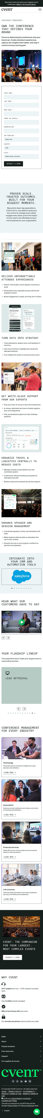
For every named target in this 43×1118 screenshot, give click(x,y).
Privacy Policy (13, 1105)
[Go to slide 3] (13, 713)
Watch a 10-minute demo (26, 4)
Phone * (11, 118)
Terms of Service (27, 1105)
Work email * (9, 109)
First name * (9, 93)
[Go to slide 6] (20, 713)
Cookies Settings (9, 1101)
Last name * (8, 101)
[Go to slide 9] (27, 713)
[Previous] (3, 637)
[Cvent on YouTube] (25, 1081)
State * (7, 152)
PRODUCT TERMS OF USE (11, 1093)
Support (5, 1056)
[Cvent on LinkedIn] (21, 1081)
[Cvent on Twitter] (17, 1081)
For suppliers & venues (10, 1061)
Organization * (9, 127)
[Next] (8, 637)
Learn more (9, 772)
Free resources (7, 1051)
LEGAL (4, 1091)
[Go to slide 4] (15, 713)
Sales (4, 1037)
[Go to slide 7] (22, 713)
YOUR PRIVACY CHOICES (20, 1098)
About (4, 1041)
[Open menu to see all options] (40, 9)
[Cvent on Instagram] (30, 1081)
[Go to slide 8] (25, 713)
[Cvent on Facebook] (13, 1081)
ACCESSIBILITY (29, 1091)
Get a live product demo (21, 179)
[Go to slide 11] (32, 713)
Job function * (9, 135)
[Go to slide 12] (34, 713)
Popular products (8, 1046)
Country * (7, 144)
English (7, 1111)
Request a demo (13, 957)
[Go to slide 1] (8, 713)
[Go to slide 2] (10, 713)
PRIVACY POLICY (14, 1091)
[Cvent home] (7, 9)
